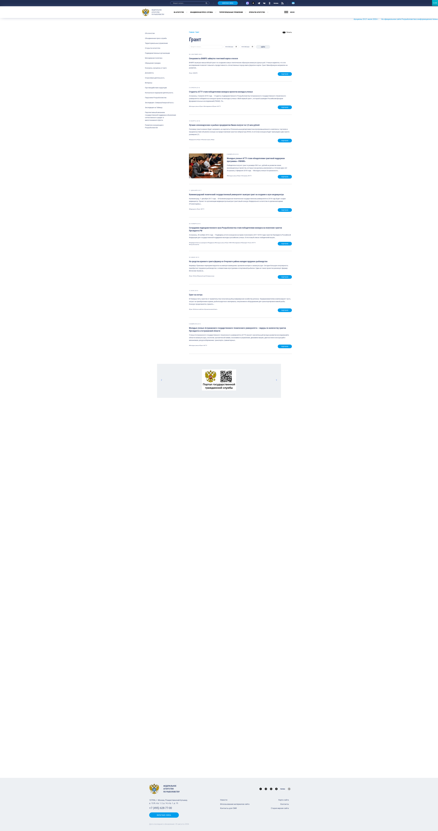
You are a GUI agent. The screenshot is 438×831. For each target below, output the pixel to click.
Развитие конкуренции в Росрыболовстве (154, 126)
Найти (263, 47)
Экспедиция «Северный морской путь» (159, 103)
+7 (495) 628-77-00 (160, 808)
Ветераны (148, 83)
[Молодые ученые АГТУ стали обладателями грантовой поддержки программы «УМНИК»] (206, 165)
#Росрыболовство (194, 244)
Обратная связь (227, 3)
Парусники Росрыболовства (155, 98)
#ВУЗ (230, 242)
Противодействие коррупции (156, 88)
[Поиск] (206, 3)
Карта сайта (283, 800)
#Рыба (195, 276)
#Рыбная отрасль (206, 139)
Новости (223, 800)
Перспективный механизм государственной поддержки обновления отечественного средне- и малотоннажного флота (160, 116)
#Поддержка (211, 242)
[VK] (264, 3)
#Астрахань (244, 175)
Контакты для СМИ (228, 808)
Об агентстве (179, 12)
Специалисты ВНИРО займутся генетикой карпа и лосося (213, 58)
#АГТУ (219, 106)
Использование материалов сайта (234, 804)
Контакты (284, 804)
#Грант (191, 73)
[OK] (269, 3)
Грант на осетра (195, 294)
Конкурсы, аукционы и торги (156, 68)
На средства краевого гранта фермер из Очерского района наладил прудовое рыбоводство (228, 261)
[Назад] (161, 380)
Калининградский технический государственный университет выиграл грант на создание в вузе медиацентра (236, 194)
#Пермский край (201, 276)
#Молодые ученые (194, 106)
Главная (191, 32)
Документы (149, 73)
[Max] (247, 3)
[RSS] (282, 3)
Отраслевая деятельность (155, 78)
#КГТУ (202, 209)
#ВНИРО (195, 73)
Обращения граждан (153, 63)
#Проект (214, 106)
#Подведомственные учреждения (198, 242)
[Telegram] (259, 3)
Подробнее (284, 74)
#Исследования (207, 106)
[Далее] (276, 380)
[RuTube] (276, 3)
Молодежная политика (153, 58)
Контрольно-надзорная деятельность (159, 93)
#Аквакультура (210, 276)
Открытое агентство (257, 12)
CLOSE (435, 3)
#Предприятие (193, 139)
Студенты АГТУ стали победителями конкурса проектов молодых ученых (221, 92)
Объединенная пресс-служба (201, 12)
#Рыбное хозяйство (198, 309)
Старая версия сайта (280, 808)
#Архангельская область (210, 309)
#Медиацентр (192, 209)
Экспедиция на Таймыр (153, 107)
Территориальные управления (231, 12)
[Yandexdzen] (253, 3)
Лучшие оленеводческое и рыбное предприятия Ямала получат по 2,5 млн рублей (224, 125)
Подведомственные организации (157, 53)
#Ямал (212, 139)
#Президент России (246, 242)
